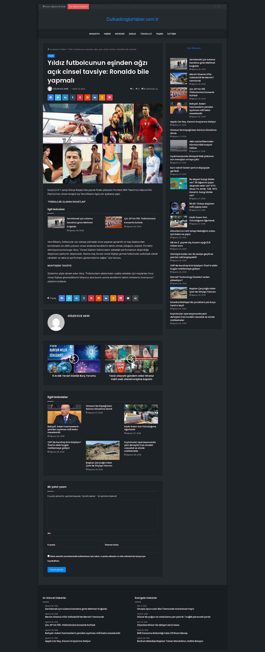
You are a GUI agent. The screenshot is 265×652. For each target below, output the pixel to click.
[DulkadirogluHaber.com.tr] (132, 19)
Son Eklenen (194, 48)
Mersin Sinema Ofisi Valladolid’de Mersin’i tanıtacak (201, 77)
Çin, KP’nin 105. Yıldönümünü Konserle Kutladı (112, 6)
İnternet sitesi (112, 544)
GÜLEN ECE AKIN (60, 89)
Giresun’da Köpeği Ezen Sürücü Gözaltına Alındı (99, 407)
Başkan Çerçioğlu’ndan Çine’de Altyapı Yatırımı (99, 464)
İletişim (171, 34)
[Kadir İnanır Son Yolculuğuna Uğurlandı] (141, 414)
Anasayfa (94, 34)
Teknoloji (146, 34)
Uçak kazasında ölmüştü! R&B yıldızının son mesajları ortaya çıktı (192, 158)
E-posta (52, 544)
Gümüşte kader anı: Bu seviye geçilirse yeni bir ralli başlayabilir (191, 255)
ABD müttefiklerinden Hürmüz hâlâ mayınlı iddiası (201, 144)
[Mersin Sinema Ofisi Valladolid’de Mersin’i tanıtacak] (178, 78)
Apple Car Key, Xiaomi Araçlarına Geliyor (193, 121)
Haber (107, 34)
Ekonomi (120, 34)
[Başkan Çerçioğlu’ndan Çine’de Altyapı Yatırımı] (103, 450)
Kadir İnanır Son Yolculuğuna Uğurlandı (140, 428)
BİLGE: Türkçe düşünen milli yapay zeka (201, 205)
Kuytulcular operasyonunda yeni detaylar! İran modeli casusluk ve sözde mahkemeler (140, 446)
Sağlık (132, 34)
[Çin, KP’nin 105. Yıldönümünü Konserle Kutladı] (113, 222)
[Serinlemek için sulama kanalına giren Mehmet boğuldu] (56, 222)
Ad (50, 533)
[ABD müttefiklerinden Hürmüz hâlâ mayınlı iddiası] (178, 145)
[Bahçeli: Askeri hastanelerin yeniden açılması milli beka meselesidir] (64, 414)
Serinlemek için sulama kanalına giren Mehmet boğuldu (80, 222)
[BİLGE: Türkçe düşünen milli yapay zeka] (178, 208)
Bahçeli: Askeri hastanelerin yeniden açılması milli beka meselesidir (63, 429)
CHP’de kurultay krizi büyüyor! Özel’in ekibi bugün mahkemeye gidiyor (64, 445)
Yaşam (159, 34)
